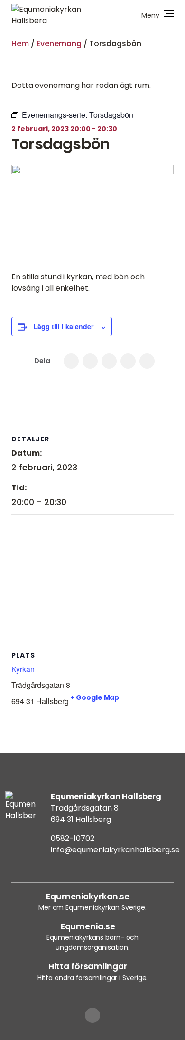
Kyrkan (22, 669)
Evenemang (59, 43)
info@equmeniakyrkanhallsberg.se (115, 849)
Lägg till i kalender (63, 326)
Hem (20, 43)
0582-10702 (72, 838)
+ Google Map (94, 697)
